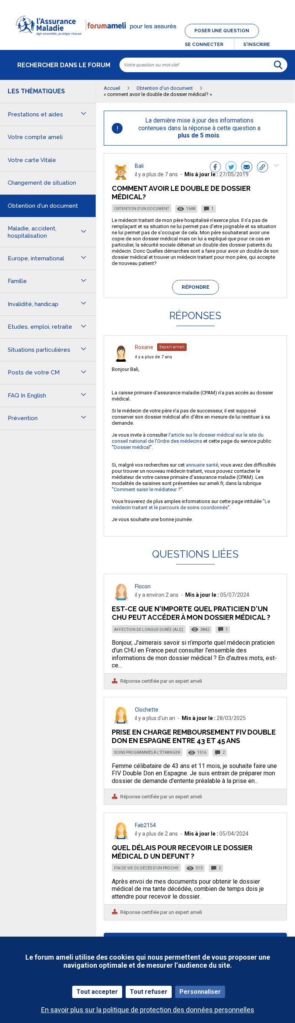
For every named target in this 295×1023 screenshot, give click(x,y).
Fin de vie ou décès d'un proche (146, 868)
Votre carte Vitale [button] (32, 160)
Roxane (144, 347)
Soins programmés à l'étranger (147, 752)
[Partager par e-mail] (246, 167)
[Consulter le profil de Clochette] (121, 721)
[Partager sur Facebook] (215, 167)
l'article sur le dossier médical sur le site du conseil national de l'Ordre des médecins (188, 438)
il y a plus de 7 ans (153, 356)
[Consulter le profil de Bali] (121, 177)
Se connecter (204, 44)
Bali (139, 166)
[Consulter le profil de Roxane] (121, 359)
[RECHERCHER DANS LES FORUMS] (278, 65)
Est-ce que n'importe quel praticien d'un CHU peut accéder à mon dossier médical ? (191, 613)
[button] (147, 40)
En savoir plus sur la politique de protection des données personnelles (147, 1010)
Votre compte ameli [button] (35, 137)
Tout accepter (97, 991)
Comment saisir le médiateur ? (147, 489)
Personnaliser (200, 991)
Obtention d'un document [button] (43, 205)
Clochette (146, 710)
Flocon (143, 586)
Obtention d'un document (141, 209)
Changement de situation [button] (42, 182)
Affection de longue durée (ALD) (148, 629)
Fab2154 (145, 825)
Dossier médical (132, 447)
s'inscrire (256, 44)
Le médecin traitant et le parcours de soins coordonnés (191, 504)
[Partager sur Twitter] (231, 167)
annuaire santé (202, 465)
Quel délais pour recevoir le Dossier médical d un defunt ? (182, 852)
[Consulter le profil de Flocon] (121, 598)
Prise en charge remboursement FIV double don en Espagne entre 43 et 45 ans (194, 736)
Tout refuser (148, 991)
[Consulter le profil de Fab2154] (121, 837)
